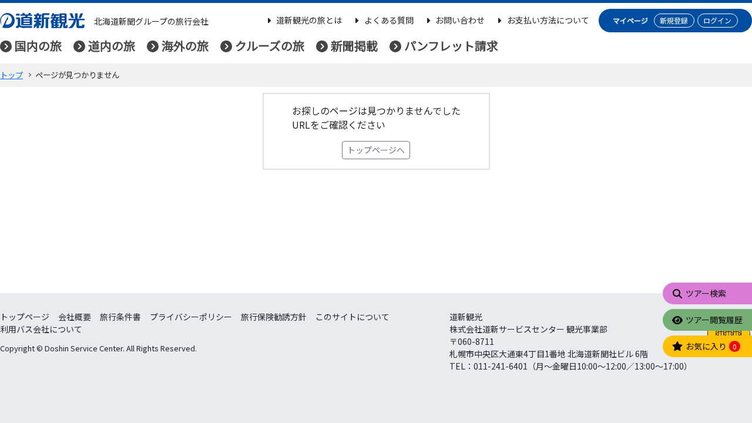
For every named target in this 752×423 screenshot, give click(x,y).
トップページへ (376, 150)
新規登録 (674, 20)
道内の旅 (111, 45)
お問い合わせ (460, 20)
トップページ (24, 317)
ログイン (717, 20)
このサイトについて (352, 317)
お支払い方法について (548, 20)
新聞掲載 (354, 45)
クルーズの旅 (269, 45)
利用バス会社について (41, 329)
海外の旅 (185, 45)
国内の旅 (38, 45)
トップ (11, 74)
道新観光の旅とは (309, 20)
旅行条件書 (120, 317)
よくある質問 (389, 20)
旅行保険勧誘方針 (274, 317)
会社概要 (74, 317)
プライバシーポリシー (191, 317)
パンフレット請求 (451, 45)
